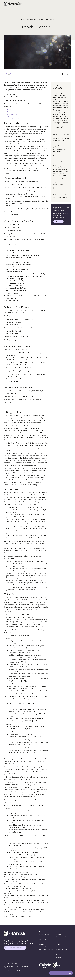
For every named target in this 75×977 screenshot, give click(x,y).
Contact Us (59, 957)
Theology (41, 19)
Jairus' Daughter (11, 114)
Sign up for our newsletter (13, 947)
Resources (41, 4)
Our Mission (59, 947)
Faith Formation (50, 19)
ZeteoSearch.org (56, 196)
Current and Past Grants (46, 952)
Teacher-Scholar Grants (46, 947)
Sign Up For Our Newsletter (59, 972)
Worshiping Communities (46, 949)
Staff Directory (60, 954)
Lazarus (9, 116)
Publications (42, 939)
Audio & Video (43, 937)
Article (23, 19)
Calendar (59, 934)
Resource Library (44, 934)
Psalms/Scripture (31, 19)
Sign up (57, 221)
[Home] (13, 3)
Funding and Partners (62, 952)
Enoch (8, 109)
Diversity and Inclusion (62, 949)
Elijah (8, 112)
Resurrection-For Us (13, 119)
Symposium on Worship (63, 937)
